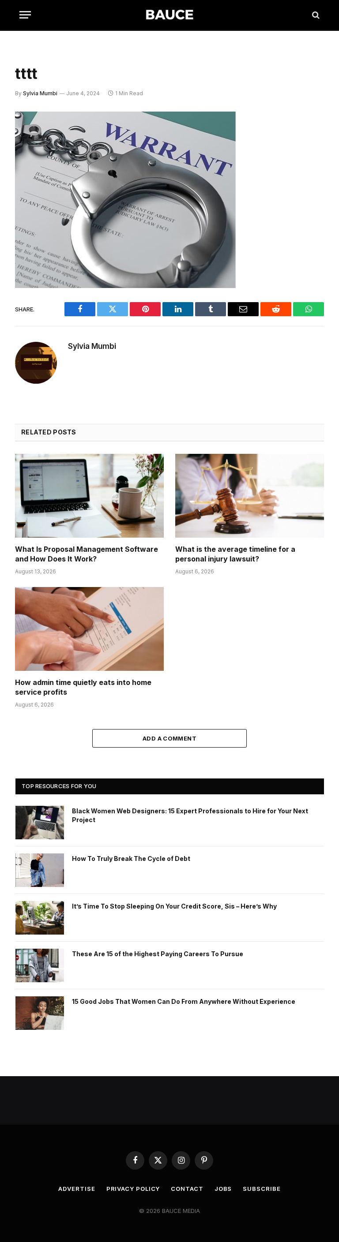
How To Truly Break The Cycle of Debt (131, 858)
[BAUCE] (169, 15)
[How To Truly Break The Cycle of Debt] (39, 870)
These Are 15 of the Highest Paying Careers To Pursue (157, 954)
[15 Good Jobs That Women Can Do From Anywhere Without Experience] (39, 1013)
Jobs (223, 1188)
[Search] (315, 15)
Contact (187, 1188)
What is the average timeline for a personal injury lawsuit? (235, 554)
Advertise (76, 1188)
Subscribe (261, 1188)
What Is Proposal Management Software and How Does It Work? (86, 554)
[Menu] (25, 15)
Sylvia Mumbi (40, 93)
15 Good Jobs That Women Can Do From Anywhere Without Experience (183, 1001)
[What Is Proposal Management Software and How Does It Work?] (89, 496)
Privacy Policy (133, 1188)
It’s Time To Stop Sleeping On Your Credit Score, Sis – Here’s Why (174, 906)
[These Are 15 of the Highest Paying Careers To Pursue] (39, 965)
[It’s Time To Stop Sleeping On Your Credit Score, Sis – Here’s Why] (39, 918)
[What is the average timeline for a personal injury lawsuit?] (249, 496)
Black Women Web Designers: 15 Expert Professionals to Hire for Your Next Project (190, 815)
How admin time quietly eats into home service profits (83, 687)
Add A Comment (169, 738)
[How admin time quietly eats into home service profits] (89, 629)
